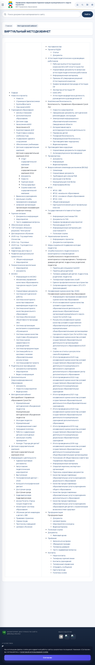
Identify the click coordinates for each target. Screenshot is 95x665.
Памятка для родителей (63, 271)
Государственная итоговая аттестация (64, 210)
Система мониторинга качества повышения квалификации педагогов (26, 302)
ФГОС (50, 187)
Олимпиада (57, 170)
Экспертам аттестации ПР (64, 90)
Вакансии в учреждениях (26, 196)
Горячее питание (18, 213)
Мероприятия (22, 219)
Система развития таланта (27, 363)
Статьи (56, 52)
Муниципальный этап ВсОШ (64, 182)
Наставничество (55, 46)
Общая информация (24, 259)
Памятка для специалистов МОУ (66, 268)
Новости (19, 98)
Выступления (21, 475)
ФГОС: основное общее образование (68, 196)
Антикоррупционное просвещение (67, 153)
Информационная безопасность (67, 138)
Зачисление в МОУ (24, 124)
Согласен (47, 657)
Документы (26, 176)
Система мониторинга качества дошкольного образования (26, 311)
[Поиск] (82, 5)
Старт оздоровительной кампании (28, 162)
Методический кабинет (21, 394)
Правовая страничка (25, 518)
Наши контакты (59, 555)
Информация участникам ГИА (65, 216)
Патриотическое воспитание (23, 265)
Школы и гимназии (24, 113)
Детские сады (22, 121)
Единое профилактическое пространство (70, 282)
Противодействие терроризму (66, 141)
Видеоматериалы (60, 144)
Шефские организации (26, 205)
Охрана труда (22, 521)
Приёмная (52, 538)
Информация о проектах (63, 239)
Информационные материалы (65, 75)
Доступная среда (23, 489)
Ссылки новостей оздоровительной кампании (28, 190)
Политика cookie (60, 573)
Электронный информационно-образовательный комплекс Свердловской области (66, 121)
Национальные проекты (58, 236)
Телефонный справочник (63, 564)
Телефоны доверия (61, 547)
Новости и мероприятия (26, 389)
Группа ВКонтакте (23, 104)
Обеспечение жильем (20, 225)
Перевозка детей (60, 133)
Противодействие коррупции (60, 147)
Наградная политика (24, 429)
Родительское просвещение (23, 366)
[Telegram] (61, 636)
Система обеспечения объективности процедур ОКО (27, 320)
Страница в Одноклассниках (28, 101)
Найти (87, 14)
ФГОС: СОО (57, 199)
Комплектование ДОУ (25, 130)
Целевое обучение (24, 527)
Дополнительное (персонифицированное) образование (22, 380)
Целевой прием (59, 521)
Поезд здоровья (28, 184)
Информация (58, 161)
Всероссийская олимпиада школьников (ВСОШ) (68, 167)
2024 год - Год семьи (20, 242)
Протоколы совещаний (26, 524)
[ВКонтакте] (67, 636)
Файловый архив (59, 535)
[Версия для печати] (92, 5)
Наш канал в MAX (23, 107)
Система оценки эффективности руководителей (23, 343)
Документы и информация (27, 216)
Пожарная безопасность (63, 136)
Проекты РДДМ (54, 49)
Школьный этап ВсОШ (62, 179)
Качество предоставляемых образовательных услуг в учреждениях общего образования (69, 486)
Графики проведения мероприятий (67, 222)
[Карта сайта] (87, 5)
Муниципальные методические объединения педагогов (28, 406)
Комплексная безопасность (60, 101)
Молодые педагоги (24, 420)
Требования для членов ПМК (65, 176)
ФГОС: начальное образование (66, 193)
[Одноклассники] (73, 636)
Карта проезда (59, 570)
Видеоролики (21, 391)
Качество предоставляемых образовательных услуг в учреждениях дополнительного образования (69, 495)
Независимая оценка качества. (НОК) (63, 291)
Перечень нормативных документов (68, 472)
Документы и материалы (26, 368)
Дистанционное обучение (22, 233)
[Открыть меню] (2, 4)
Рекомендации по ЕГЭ (62, 225)
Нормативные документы (26, 291)
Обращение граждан (61, 544)
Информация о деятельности (23, 458)
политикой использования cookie (34, 652)
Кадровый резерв (23, 495)
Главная (14, 92)
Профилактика (54, 156)
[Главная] (77, 5)
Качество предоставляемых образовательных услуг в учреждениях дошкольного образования (69, 478)
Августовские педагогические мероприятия (23, 469)
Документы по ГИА (60, 219)
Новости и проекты (19, 95)
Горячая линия (27, 182)
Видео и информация (25, 374)
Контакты (52, 552)
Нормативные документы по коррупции (69, 150)
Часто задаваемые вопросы (28, 222)
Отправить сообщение (62, 567)
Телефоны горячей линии (63, 558)
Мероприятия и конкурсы (63, 524)
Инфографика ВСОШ (61, 184)
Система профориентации (27, 348)
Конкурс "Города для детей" (27, 443)
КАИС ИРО (57, 92)
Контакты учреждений (62, 561)
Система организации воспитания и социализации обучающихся (28, 328)
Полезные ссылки (60, 233)
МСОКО (14, 274)
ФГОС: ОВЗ (57, 190)
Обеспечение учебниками (27, 144)
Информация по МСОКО (26, 276)
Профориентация (55, 512)
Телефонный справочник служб (66, 279)
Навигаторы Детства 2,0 (21, 251)
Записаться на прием (62, 541)
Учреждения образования (22, 110)
